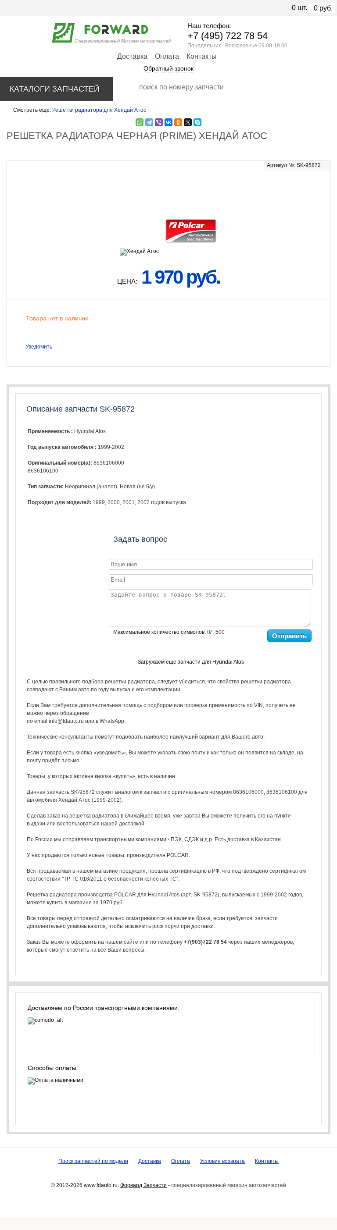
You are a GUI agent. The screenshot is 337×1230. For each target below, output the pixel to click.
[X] (188, 122)
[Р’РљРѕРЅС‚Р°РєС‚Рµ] (168, 122)
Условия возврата (222, 1161)
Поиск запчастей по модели (93, 1161)
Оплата (167, 56)
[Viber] (159, 122)
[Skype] (197, 122)
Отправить (289, 636)
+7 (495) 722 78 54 (227, 35)
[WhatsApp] (139, 122)
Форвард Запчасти (143, 1185)
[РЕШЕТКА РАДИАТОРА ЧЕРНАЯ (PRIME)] (168, 189)
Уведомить (38, 347)
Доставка (132, 56)
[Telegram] (149, 122)
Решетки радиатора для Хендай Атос (99, 110)
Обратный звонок (168, 68)
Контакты (201, 56)
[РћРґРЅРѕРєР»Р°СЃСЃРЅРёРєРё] (178, 122)
